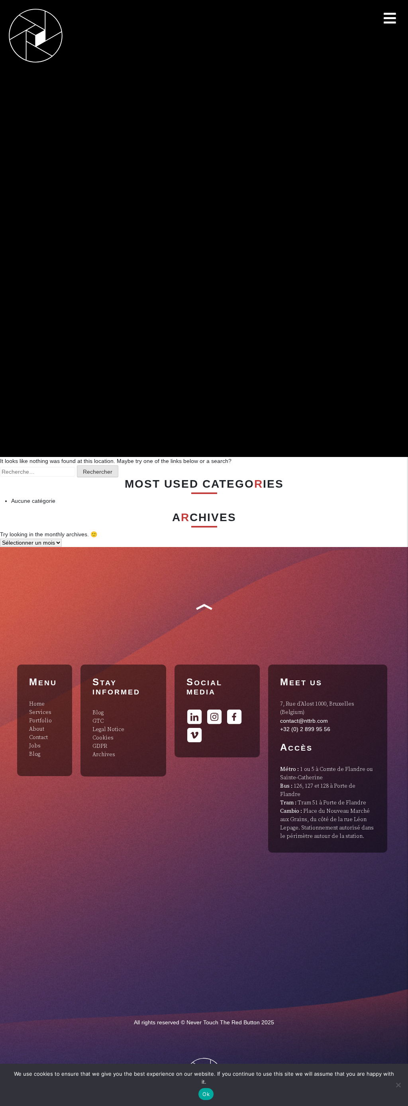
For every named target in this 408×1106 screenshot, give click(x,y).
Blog (34, 754)
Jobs (35, 745)
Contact (38, 737)
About (36, 729)
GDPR (99, 746)
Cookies (103, 737)
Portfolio (40, 720)
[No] (398, 1085)
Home (37, 704)
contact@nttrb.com (304, 721)
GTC (98, 721)
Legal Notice (108, 729)
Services (40, 712)
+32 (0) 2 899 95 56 (305, 729)
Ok (206, 1094)
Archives (103, 754)
